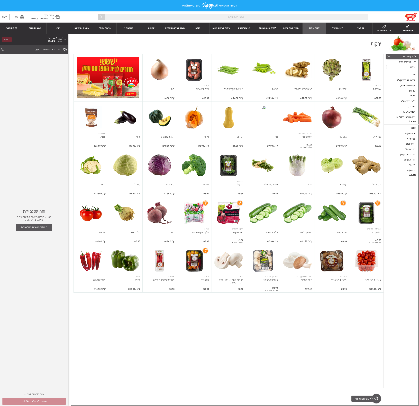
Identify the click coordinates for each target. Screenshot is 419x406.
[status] (52, 38)
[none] (366, 78)
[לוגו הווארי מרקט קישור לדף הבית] (411, 17)
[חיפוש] (101, 17)
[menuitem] (407, 28)
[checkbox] (401, 80)
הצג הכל (412, 121)
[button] (44, 17)
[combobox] (233, 17)
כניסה (4, 17)
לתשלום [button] (6, 39)
